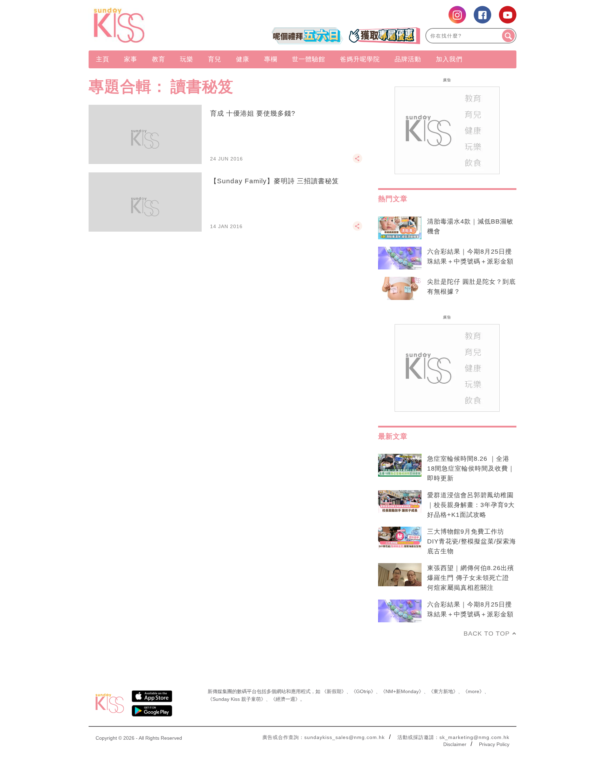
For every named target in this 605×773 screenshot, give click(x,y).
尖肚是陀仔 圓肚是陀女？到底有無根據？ (471, 286)
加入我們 (449, 59)
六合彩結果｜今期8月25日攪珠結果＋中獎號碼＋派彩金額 (470, 256)
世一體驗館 (308, 59)
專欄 (270, 59)
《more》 (473, 691)
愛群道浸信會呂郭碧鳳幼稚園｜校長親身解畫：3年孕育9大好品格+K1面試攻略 (471, 505)
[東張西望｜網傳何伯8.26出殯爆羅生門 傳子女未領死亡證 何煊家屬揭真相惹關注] (400, 574)
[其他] (357, 161)
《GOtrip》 (363, 691)
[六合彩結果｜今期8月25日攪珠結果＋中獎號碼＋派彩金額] (400, 258)
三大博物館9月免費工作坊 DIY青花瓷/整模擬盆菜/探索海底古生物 (471, 541)
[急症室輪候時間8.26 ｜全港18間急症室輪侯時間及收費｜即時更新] (400, 465)
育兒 (214, 59)
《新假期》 (334, 691)
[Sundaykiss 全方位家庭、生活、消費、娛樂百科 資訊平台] (153, 25)
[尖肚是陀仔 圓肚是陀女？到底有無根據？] (400, 288)
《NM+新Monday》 (402, 691)
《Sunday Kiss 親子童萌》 (237, 699)
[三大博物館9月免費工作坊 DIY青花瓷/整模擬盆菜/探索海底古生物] (400, 538)
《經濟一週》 (285, 699)
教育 (158, 59)
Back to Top (487, 633)
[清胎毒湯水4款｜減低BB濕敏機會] (400, 228)
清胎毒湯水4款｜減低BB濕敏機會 (470, 226)
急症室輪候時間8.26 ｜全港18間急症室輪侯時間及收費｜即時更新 (471, 468)
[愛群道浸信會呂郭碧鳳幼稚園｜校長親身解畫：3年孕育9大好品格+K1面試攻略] (400, 501)
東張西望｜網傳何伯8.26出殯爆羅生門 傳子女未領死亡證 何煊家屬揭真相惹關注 (470, 578)
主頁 (102, 59)
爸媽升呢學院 (360, 59)
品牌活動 (408, 59)
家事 (130, 59)
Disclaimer (454, 744)
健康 (242, 59)
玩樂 (186, 59)
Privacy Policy (494, 744)
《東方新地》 (443, 691)
